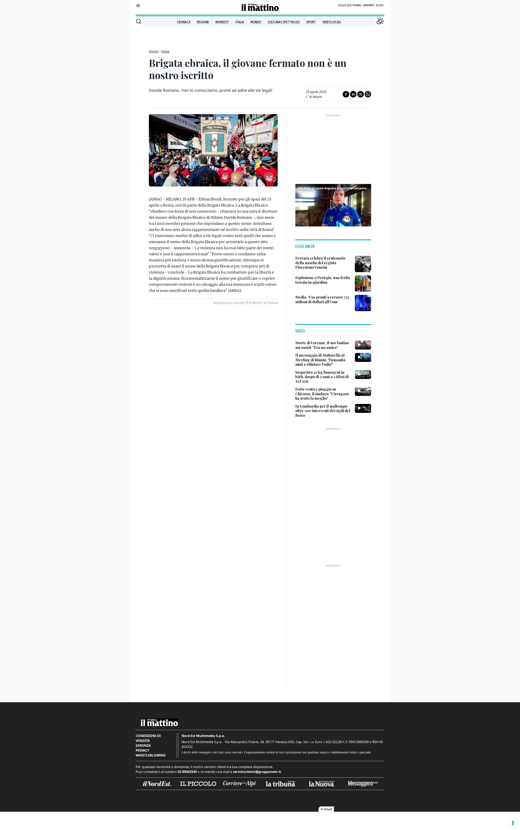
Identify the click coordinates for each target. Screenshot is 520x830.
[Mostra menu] (138, 5)
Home (153, 51)
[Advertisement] (260, 35)
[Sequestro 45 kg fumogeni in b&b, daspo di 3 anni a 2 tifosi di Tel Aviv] (363, 374)
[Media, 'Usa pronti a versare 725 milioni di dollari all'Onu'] (363, 303)
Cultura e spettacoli (284, 22)
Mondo (255, 22)
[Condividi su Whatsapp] (368, 94)
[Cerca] (139, 21)
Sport (311, 22)
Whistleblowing (151, 755)
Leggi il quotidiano (349, 5)
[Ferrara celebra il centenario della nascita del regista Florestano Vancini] (363, 264)
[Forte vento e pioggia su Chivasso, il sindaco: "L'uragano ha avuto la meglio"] (363, 391)
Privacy (142, 750)
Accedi (380, 5)
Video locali (331, 22)
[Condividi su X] (360, 94)
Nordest (222, 22)
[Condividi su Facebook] (346, 94)
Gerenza (143, 745)
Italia (239, 22)
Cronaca (183, 22)
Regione (203, 22)
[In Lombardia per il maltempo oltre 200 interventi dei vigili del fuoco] (363, 408)
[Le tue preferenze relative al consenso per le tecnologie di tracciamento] (513, 823)
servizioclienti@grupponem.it (257, 771)
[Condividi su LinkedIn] (353, 94)
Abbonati (368, 5)
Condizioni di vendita (148, 738)
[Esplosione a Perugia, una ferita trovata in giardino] (363, 283)
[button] (333, 204)
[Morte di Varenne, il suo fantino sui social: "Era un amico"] (363, 345)
